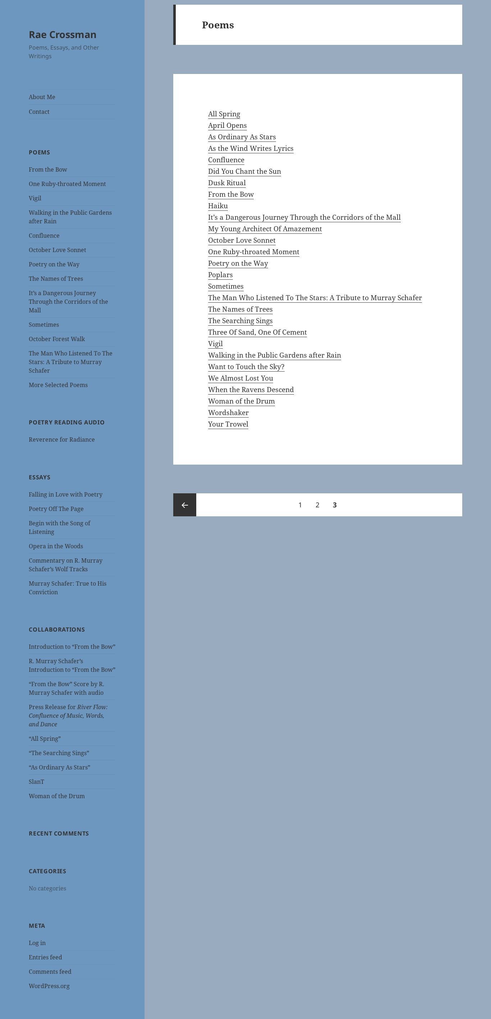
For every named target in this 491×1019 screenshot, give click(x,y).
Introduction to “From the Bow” (72, 647)
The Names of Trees (56, 279)
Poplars (220, 274)
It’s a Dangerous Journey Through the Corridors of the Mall (68, 301)
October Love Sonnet (57, 250)
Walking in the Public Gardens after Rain (274, 355)
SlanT (36, 782)
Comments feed (50, 972)
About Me (42, 97)
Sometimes (44, 325)
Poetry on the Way (54, 264)
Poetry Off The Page (56, 509)
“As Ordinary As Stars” (59, 767)
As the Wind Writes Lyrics (251, 148)
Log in (37, 943)
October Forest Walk (57, 339)
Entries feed (45, 957)
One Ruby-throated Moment (67, 184)
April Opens (227, 125)
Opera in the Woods (56, 546)
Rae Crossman (63, 34)
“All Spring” (45, 739)
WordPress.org (49, 986)
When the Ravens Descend (251, 389)
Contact (39, 112)
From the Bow (48, 169)
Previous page (184, 504)
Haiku (218, 205)
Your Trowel (228, 424)
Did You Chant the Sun (244, 171)
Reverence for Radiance (62, 439)
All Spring (224, 113)
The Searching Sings (240, 320)
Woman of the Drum (57, 796)
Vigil (35, 198)
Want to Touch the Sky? (246, 366)
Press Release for (68, 715)
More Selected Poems (58, 385)
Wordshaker (228, 412)
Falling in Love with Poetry (65, 494)
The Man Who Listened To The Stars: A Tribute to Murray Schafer (71, 361)
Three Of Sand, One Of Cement (257, 332)
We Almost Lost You (240, 378)
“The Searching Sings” (59, 753)
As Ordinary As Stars (242, 136)
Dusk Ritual (227, 182)
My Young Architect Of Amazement (265, 228)
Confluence (44, 235)
